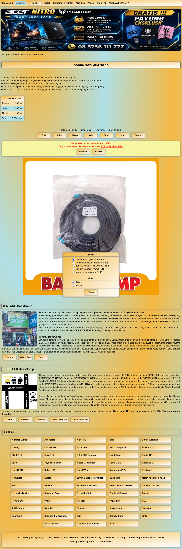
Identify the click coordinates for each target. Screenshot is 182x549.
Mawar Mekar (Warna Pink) (89, 272)
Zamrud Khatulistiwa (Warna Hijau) (92, 266)
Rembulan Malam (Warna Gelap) (92, 262)
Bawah (79, 285)
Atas (78, 282)
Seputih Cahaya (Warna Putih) (90, 269)
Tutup (91, 292)
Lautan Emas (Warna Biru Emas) (91, 259)
